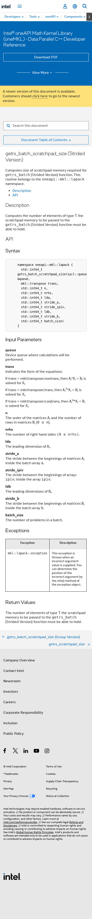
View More (40, 72)
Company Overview (19, 660)
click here (40, 96)
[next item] (89, 17)
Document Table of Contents (44, 140)
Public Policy (13, 733)
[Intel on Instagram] (47, 751)
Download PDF (46, 57)
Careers (9, 702)
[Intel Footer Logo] (12, 876)
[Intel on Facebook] (5, 751)
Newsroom (12, 681)
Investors (10, 691)
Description (22, 190)
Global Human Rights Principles (35, 832)
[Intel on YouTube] (36, 751)
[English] (74, 6)
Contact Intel (13, 671)
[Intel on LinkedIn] (26, 751)
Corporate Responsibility (23, 712)
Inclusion (10, 723)
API (15, 195)
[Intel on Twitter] (15, 751)
